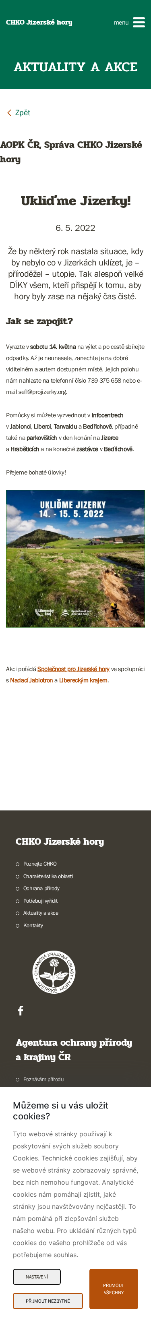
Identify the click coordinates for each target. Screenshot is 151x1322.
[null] (18, 112)
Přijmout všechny (113, 1289)
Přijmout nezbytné (48, 1301)
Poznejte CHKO (40, 863)
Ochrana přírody (41, 888)
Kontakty (33, 925)
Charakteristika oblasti (48, 876)
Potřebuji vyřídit (40, 900)
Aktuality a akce (40, 913)
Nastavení (37, 1277)
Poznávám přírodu (43, 1079)
